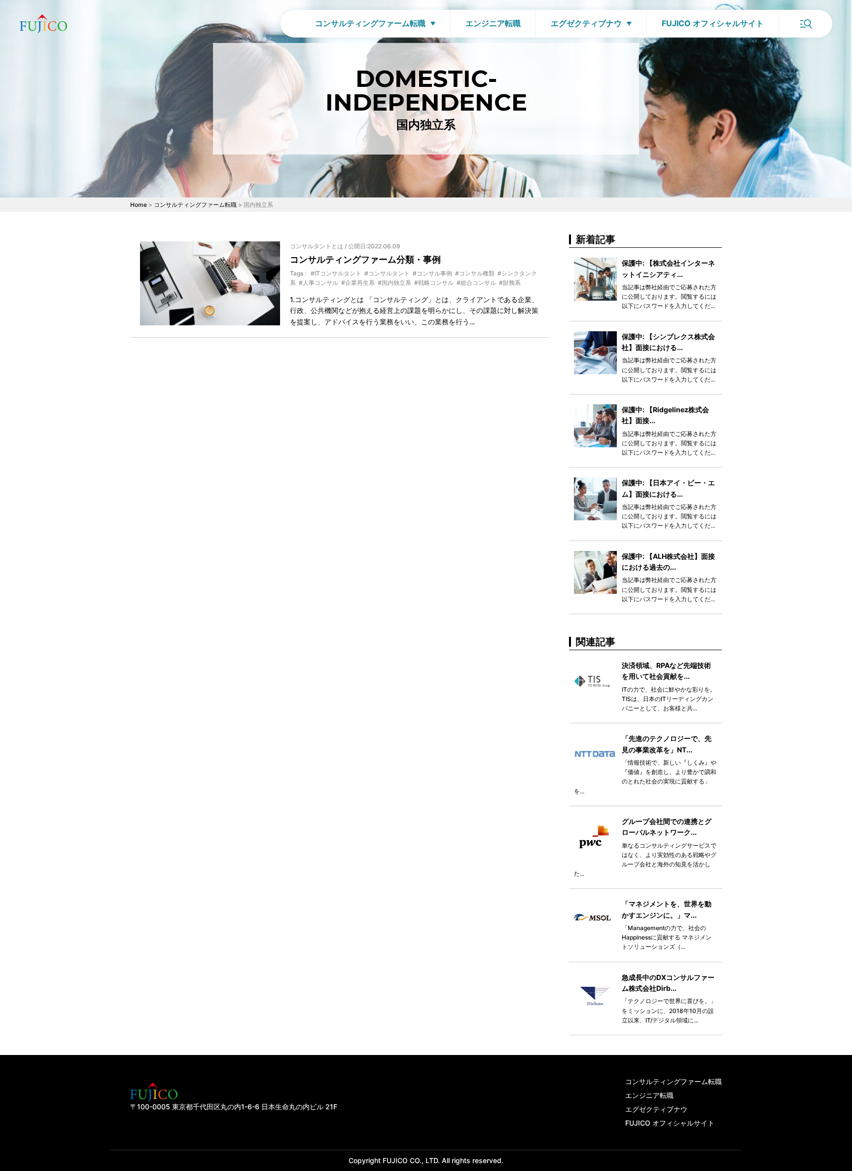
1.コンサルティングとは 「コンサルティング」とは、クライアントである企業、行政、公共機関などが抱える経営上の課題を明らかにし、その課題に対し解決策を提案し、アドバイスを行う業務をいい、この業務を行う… (414, 310)
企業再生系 (360, 282)
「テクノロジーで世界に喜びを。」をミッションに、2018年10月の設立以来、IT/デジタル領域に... (669, 1010)
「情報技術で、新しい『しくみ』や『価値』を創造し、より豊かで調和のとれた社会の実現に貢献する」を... (645, 777)
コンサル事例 (434, 273)
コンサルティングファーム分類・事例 (365, 259)
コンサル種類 (477, 273)
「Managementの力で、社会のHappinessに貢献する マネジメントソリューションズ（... (666, 937)
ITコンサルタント (338, 273)
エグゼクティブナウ (586, 23)
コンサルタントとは (316, 246)
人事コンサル (320, 282)
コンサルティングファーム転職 (370, 23)
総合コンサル (478, 282)
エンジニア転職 (493, 23)
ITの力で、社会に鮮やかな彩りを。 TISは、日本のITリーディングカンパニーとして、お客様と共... (669, 699)
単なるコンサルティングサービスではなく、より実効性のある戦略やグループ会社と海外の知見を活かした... (645, 860)
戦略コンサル (436, 282)
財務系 (512, 282)
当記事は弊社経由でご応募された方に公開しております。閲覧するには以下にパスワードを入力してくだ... (669, 296)
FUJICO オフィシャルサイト (713, 23)
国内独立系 (396, 282)
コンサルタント (389, 273)
